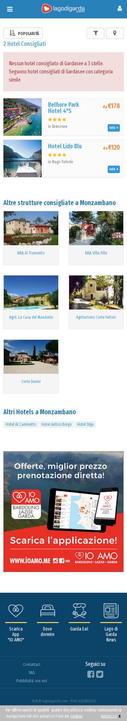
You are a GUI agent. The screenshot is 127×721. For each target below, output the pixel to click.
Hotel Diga (85, 424)
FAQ (32, 672)
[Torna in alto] (108, 702)
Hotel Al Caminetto (21, 424)
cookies (76, 716)
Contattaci (31, 664)
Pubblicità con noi (31, 680)
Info (113, 127)
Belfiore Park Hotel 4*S (63, 108)
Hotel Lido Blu (65, 146)
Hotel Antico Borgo (56, 424)
